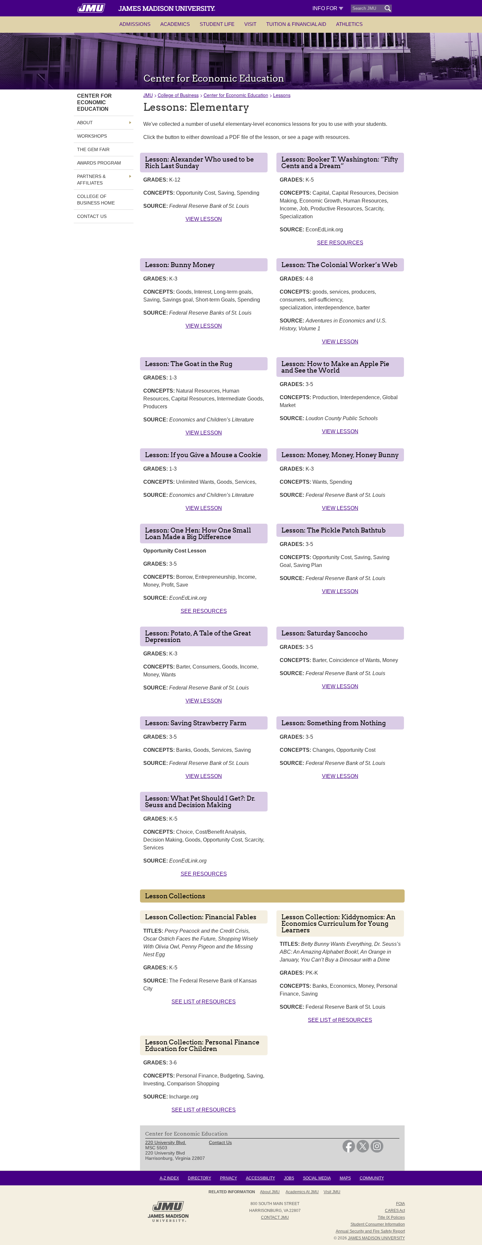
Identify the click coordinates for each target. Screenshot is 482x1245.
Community (372, 1178)
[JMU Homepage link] (168, 1221)
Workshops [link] (92, 136)
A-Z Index (169, 1178)
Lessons (282, 95)
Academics (175, 24)
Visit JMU (332, 1192)
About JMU (270, 1192)
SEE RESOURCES (340, 242)
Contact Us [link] (92, 216)
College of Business (178, 95)
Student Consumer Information (378, 1224)
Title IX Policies (391, 1217)
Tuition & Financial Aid (296, 24)
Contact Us (220, 1142)
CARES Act (395, 1210)
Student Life (217, 24)
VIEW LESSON (204, 219)
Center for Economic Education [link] (94, 102)
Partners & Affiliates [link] (91, 179)
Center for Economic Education (236, 95)
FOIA (400, 1203)
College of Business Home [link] (96, 199)
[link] (348, 1151)
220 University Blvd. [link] (165, 1142)
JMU (148, 95)
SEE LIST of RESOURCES (203, 1001)
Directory (199, 1178)
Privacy (228, 1178)
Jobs (289, 1178)
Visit (250, 24)
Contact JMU (275, 1217)
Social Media (317, 1178)
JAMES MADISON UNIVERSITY (376, 1238)
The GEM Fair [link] (93, 149)
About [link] (85, 122)
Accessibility (260, 1178)
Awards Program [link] (99, 162)
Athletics (349, 24)
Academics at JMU (302, 1192)
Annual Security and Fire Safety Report (370, 1231)
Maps (345, 1178)
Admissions (135, 24)
